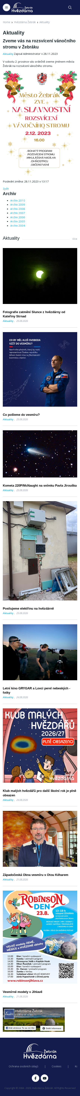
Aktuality (44, 22)
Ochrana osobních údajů (23, 1066)
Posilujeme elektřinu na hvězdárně (28, 608)
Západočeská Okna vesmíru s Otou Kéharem (35, 875)
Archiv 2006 (17, 217)
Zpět (6, 188)
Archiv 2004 (17, 225)
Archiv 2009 (17, 204)
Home (6, 22)
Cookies (56, 1066)
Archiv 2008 (17, 209)
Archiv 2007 (17, 213)
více (74, 238)
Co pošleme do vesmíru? (21, 415)
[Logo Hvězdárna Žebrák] (22, 7)
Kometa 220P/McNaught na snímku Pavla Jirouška (40, 485)
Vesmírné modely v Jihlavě (22, 992)
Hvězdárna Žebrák (25, 22)
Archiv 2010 (17, 200)
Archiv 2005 (17, 221)
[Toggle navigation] (6, 7)
